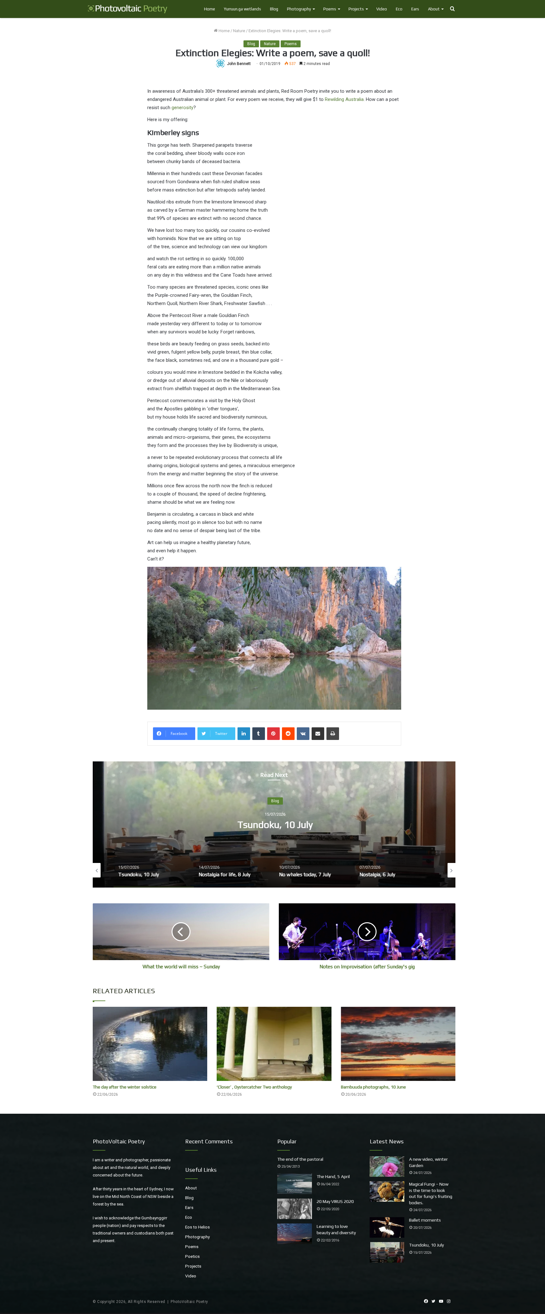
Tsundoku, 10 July (274, 824)
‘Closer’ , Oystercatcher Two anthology (254, 1086)
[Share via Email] (318, 733)
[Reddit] (288, 733)
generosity (182, 107)
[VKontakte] (303, 733)
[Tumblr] (258, 733)
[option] (274, 824)
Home (209, 9)
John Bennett (239, 64)
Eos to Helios (197, 1226)
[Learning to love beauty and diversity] (294, 1233)
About (434, 9)
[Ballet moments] (387, 1227)
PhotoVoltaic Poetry (189, 1301)
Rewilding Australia (344, 99)
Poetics (192, 1256)
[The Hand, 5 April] (294, 1184)
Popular (286, 1141)
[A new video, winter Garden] (387, 1166)
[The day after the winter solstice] (150, 1044)
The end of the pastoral (300, 1159)
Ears (415, 9)
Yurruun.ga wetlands (242, 9)
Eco (399, 9)
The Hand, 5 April (333, 1176)
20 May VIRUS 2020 (335, 1201)
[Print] (332, 733)
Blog (274, 9)
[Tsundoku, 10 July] (387, 1252)
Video (381, 9)
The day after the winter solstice (124, 1086)
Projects (356, 9)
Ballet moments (425, 1220)
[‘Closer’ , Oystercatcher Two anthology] (274, 1044)
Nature (239, 30)
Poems (329, 9)
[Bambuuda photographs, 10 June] (398, 1044)
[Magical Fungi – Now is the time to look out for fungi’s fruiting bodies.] (387, 1191)
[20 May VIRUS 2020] (294, 1209)
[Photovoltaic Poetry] (127, 9)
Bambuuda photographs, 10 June (373, 1086)
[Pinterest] (273, 733)
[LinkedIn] (243, 733)
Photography (299, 9)
